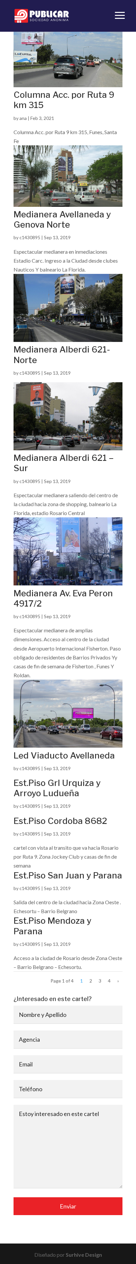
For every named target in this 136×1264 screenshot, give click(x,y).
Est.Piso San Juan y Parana (68, 875)
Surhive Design (84, 1254)
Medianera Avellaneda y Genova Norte (62, 219)
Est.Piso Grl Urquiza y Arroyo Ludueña (57, 788)
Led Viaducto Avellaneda (64, 755)
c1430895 (29, 237)
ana (23, 118)
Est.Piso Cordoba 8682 (60, 821)
